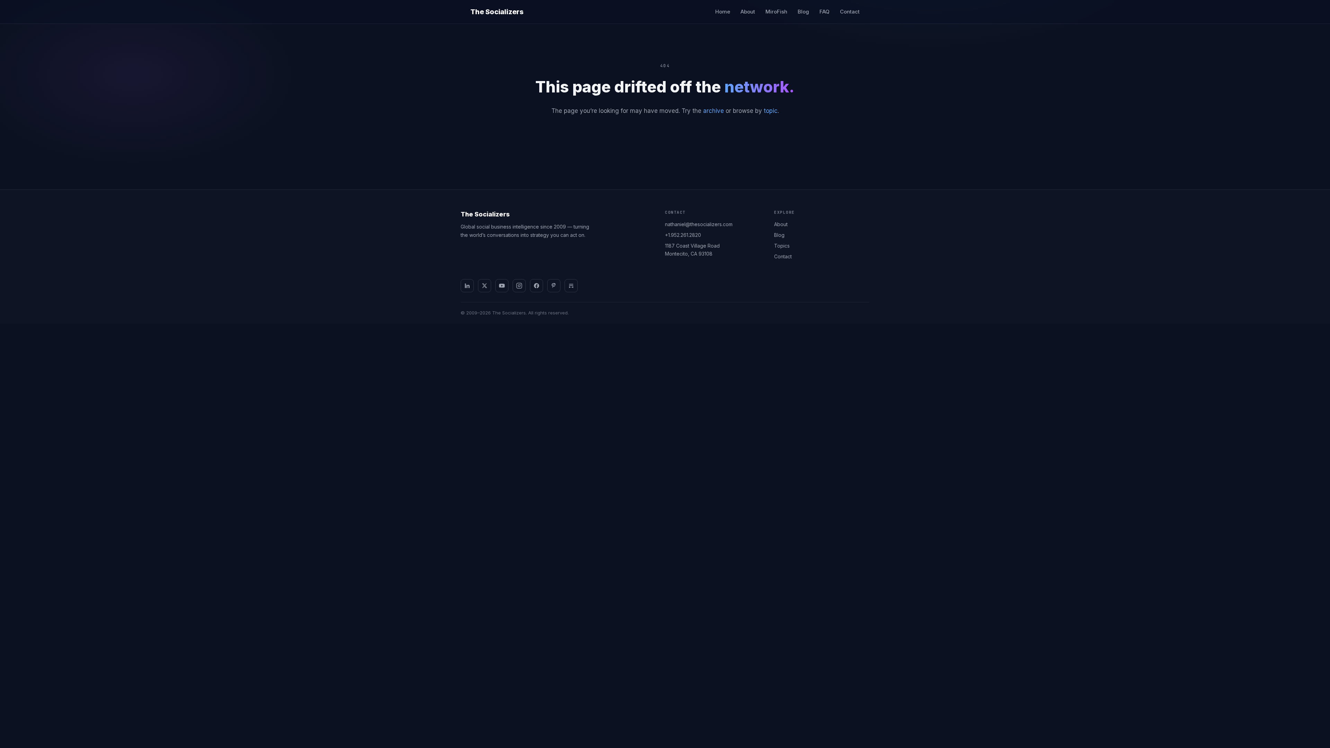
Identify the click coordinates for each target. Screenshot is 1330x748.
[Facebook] (536, 285)
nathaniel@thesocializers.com (699, 224)
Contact (850, 11)
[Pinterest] (553, 285)
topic (771, 110)
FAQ (824, 11)
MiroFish (776, 11)
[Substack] (571, 285)
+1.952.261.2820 (683, 235)
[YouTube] (501, 285)
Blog (803, 11)
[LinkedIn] (467, 285)
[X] (484, 285)
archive (713, 110)
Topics (782, 246)
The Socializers (497, 12)
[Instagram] (519, 285)
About (748, 11)
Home (722, 11)
